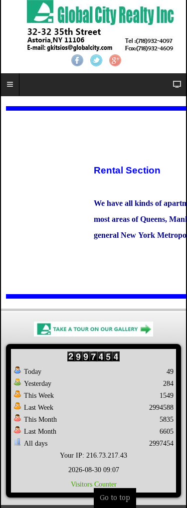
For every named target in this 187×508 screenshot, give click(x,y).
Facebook (77, 60)
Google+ (115, 60)
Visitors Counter (94, 484)
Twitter (96, 60)
